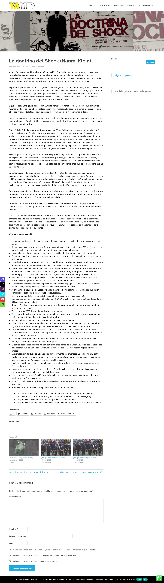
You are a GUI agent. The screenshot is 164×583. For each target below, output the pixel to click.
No (145, 579)
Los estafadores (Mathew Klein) (21, 457)
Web (11, 543)
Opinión (34, 66)
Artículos (132, 5)
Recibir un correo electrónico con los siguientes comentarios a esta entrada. (44, 555)
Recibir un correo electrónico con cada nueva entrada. (35, 561)
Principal (42, 66)
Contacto (148, 5)
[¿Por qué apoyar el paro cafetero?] (55, 447)
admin (25, 66)
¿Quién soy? (104, 5)
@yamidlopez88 (123, 75)
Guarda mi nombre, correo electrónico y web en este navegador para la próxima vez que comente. (54, 549)
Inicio (91, 5)
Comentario (15, 496)
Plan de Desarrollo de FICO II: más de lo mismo (30, 472)
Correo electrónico (18, 536)
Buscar (114, 58)
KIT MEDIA (118, 5)
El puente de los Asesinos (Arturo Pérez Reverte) (81, 472)
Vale (139, 579)
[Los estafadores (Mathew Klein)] (24, 447)
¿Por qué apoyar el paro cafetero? (53, 457)
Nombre (13, 529)
